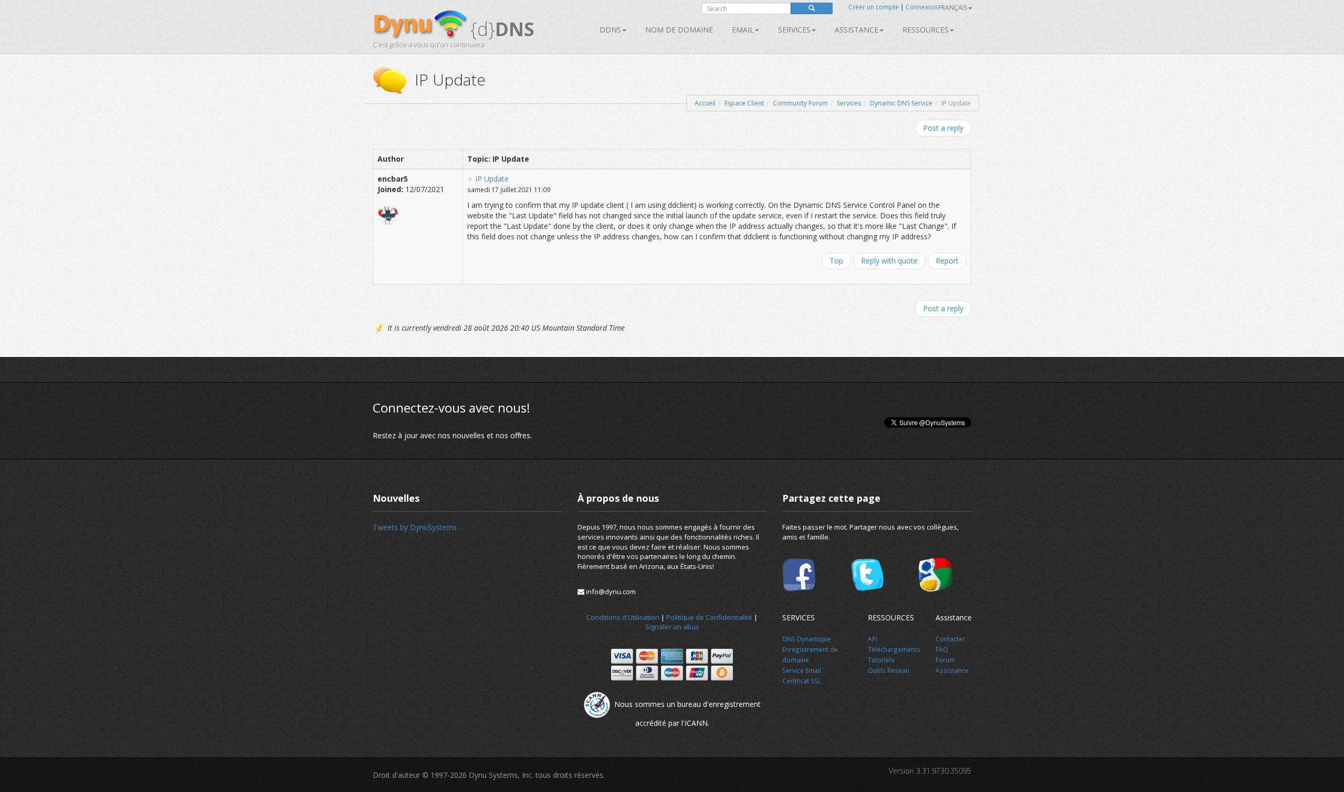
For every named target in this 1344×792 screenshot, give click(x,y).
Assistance (856, 30)
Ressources (925, 30)
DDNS (610, 30)
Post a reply (943, 128)
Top (836, 261)
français (952, 7)
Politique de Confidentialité (709, 617)
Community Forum (800, 103)
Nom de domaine (679, 30)
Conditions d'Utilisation (622, 617)
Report (947, 261)
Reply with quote (889, 261)
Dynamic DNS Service (901, 103)
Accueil (705, 103)
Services (849, 103)
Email (743, 30)
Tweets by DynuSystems (415, 527)
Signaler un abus (672, 626)
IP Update (492, 179)
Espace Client (744, 103)
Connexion (922, 7)
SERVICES (794, 30)
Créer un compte (873, 7)
